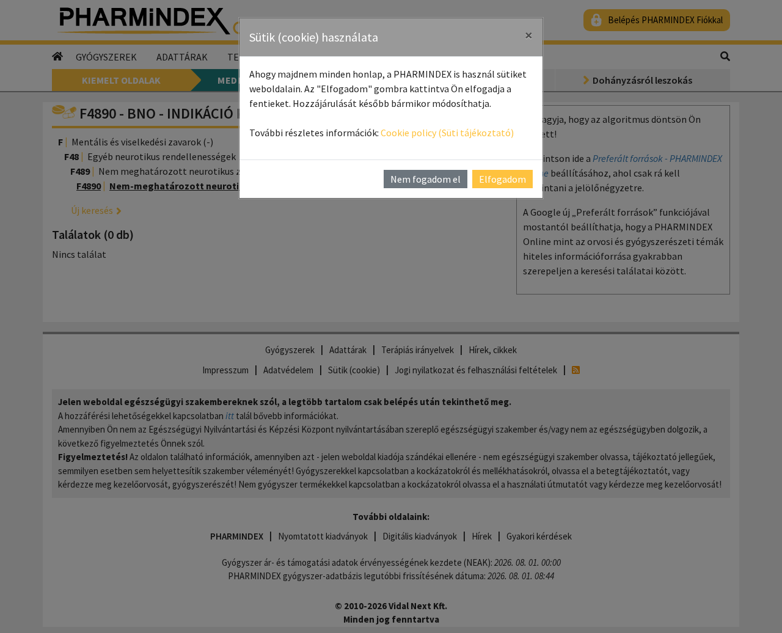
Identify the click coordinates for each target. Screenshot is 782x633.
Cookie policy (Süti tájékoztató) (447, 132)
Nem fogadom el (425, 179)
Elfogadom (502, 179)
